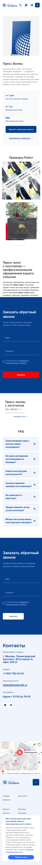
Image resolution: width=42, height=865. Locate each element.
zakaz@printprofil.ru (15, 685)
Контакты (6, 800)
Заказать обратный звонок (21, 129)
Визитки (6, 809)
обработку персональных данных (17, 361)
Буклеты (6, 813)
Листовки (22, 809)
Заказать (21, 375)
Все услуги (22, 796)
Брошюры (22, 813)
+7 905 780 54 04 (13, 673)
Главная (6, 796)
